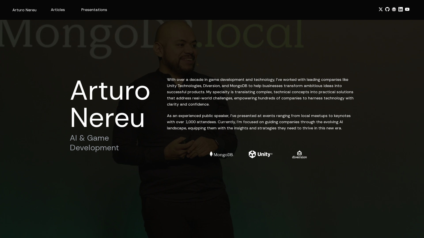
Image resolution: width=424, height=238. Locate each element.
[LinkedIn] (400, 9)
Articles (58, 9)
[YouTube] (407, 9)
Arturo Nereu (24, 10)
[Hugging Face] (394, 9)
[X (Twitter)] (381, 9)
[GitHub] (387, 9)
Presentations (94, 9)
